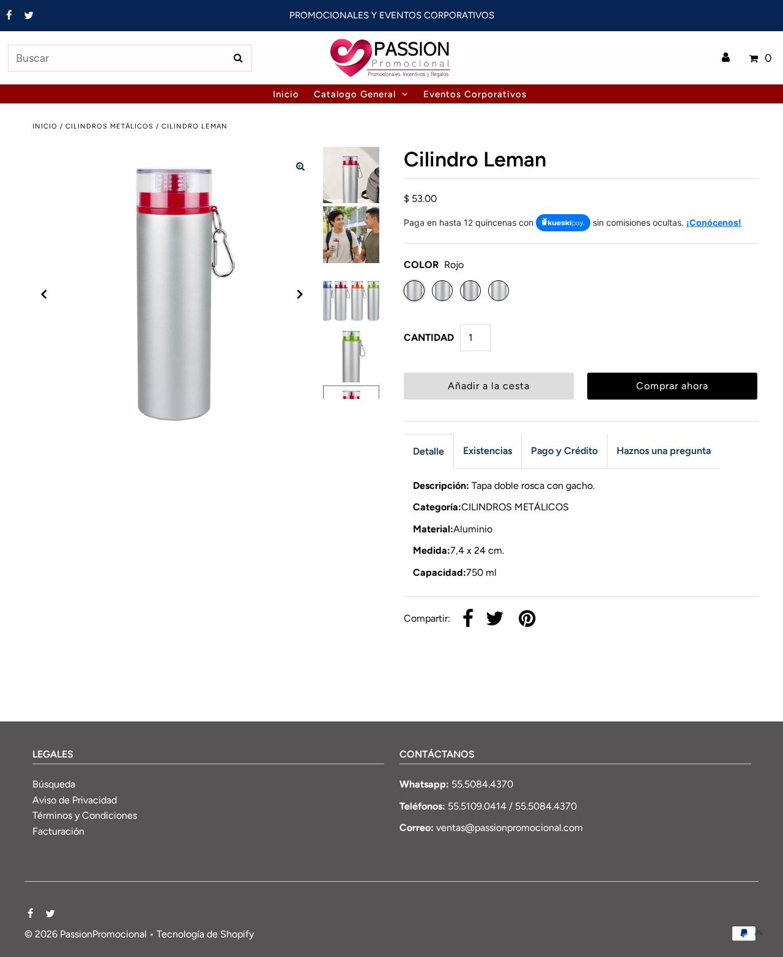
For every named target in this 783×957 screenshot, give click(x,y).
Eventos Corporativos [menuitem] (475, 94)
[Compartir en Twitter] (495, 619)
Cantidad (429, 337)
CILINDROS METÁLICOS (109, 126)
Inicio (45, 126)
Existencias (487, 450)
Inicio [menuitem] (286, 94)
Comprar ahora (672, 386)
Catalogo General (355, 94)
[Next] (300, 294)
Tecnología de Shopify (205, 934)
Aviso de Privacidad (74, 800)
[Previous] (44, 294)
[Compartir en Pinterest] (527, 619)
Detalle (428, 451)
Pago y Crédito (564, 450)
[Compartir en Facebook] (467, 619)
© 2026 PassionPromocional (85, 934)
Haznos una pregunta (664, 450)
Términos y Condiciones (84, 815)
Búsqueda (53, 784)
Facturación (58, 831)
